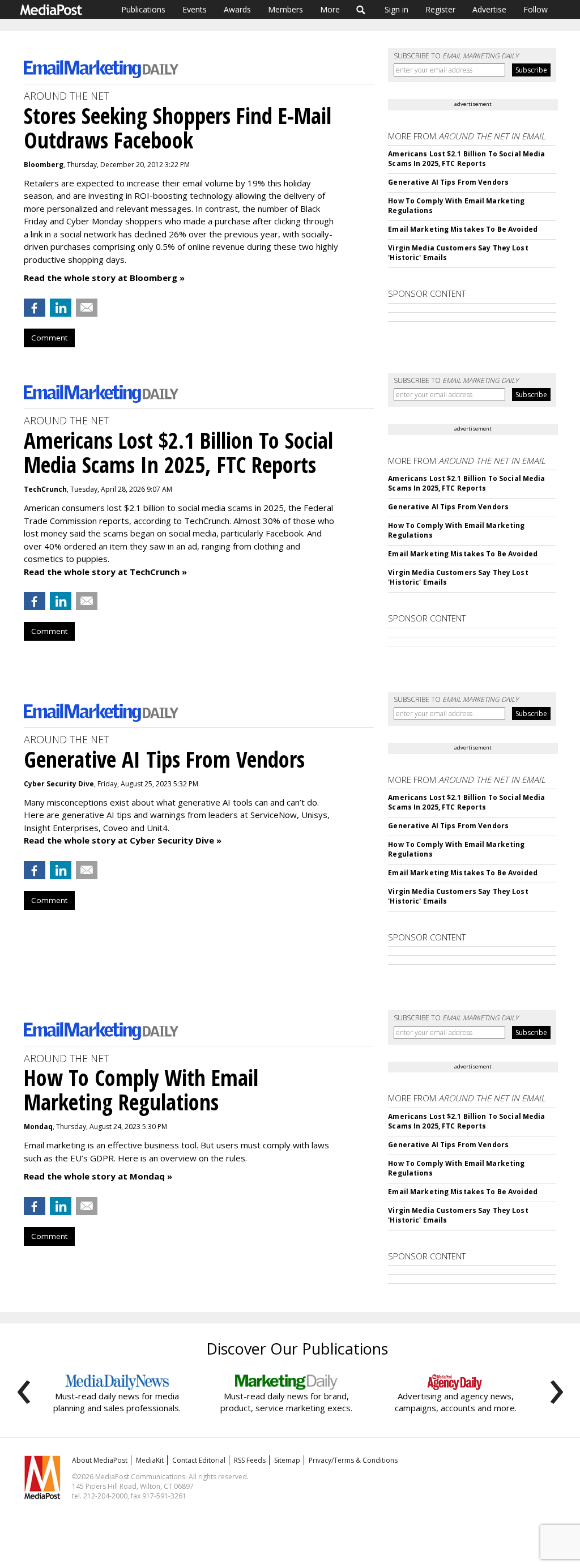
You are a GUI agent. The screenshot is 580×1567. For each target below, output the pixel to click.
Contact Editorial (198, 1460)
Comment (49, 338)
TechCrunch (45, 489)
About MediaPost (99, 1460)
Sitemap (287, 1460)
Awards (237, 9)
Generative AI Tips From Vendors (448, 182)
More (330, 9)
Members (285, 9)
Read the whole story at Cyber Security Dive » (122, 840)
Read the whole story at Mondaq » (98, 1176)
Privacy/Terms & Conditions (353, 1460)
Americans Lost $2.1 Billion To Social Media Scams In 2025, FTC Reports (466, 158)
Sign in (396, 9)
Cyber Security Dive (59, 784)
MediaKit (150, 1460)
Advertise (489, 9)
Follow (535, 9)
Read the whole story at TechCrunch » (105, 571)
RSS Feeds (250, 1460)
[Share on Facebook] (34, 308)
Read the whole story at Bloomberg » (104, 277)
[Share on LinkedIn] (60, 308)
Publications (143, 9)
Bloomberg (43, 164)
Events (194, 9)
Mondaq (38, 1126)
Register (440, 9)
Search (361, 9)
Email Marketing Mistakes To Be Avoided (463, 229)
